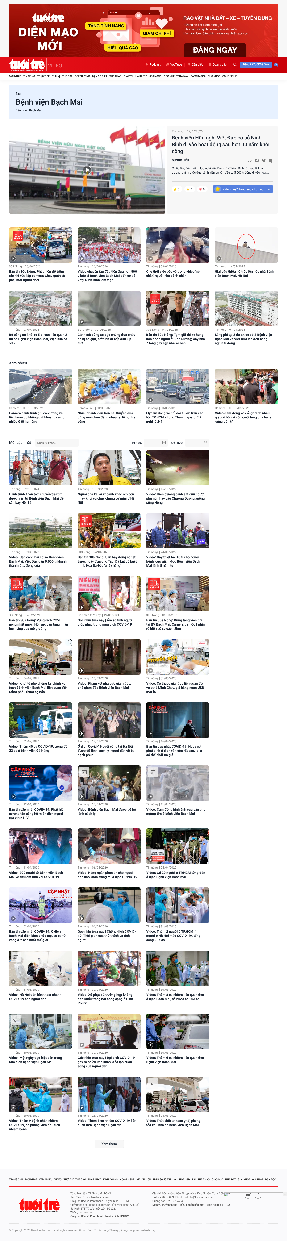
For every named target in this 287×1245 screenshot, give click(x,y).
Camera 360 (198, 76)
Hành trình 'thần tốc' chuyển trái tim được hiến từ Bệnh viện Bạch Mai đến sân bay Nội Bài (37, 498)
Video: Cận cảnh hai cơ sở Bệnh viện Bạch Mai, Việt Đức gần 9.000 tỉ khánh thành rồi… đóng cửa (38, 561)
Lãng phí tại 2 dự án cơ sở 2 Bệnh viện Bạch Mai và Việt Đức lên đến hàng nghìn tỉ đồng (243, 339)
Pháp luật (94, 1179)
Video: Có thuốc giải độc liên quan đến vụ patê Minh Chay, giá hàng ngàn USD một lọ (175, 687)
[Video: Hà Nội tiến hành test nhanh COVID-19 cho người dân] (40, 968)
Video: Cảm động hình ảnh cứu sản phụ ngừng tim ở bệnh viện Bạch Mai (175, 811)
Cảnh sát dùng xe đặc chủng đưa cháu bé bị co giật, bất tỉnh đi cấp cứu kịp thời (106, 339)
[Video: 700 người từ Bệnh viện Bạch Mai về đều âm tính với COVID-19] (40, 846)
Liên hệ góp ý (215, 1205)
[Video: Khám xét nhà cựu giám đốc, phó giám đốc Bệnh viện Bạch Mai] (109, 656)
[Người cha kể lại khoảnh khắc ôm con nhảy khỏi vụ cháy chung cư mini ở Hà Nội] (109, 467)
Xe (138, 1179)
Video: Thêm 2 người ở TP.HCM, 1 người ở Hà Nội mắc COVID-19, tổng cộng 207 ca (173, 935)
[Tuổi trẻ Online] (40, 1205)
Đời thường (82, 76)
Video (58, 1179)
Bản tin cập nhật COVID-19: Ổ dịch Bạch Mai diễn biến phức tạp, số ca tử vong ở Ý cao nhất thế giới (37, 935)
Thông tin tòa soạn (81, 1212)
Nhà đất (230, 1179)
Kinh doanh (110, 1179)
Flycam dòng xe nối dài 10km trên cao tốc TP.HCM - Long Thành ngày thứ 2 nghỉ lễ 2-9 (174, 417)
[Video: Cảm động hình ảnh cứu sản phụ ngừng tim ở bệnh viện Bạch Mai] (177, 783)
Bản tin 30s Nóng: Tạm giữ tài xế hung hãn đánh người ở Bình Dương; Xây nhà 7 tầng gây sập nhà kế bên (175, 339)
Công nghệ (229, 76)
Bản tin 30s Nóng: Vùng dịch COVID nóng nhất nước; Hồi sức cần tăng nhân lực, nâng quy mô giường (38, 624)
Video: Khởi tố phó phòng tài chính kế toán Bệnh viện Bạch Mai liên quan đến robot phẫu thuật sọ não (38, 687)
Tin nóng (29, 76)
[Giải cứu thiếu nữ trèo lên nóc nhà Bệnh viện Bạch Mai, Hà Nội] (246, 245)
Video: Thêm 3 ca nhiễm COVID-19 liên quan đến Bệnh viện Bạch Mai (107, 1123)
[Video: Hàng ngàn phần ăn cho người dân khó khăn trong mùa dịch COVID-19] (109, 846)
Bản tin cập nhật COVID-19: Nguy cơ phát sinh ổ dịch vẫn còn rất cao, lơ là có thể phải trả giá (174, 750)
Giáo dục (217, 1179)
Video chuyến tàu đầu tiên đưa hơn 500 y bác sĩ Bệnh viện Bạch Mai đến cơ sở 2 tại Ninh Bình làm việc (107, 276)
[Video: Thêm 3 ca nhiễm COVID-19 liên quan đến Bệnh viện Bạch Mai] (109, 1094)
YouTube (176, 64)
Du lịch (146, 1179)
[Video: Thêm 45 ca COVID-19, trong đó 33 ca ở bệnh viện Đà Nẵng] (40, 720)
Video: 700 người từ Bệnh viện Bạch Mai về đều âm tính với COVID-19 (36, 875)
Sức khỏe (214, 76)
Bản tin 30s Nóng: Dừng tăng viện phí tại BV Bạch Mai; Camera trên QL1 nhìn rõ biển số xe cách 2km (175, 624)
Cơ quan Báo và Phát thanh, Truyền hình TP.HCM (99, 1216)
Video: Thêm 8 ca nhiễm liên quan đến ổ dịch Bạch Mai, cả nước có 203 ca (175, 997)
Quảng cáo (220, 64)
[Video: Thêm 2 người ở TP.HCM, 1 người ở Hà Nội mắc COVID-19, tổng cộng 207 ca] (177, 905)
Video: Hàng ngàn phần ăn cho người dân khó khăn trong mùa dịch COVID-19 (107, 875)
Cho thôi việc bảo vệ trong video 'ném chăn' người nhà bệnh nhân (174, 274)
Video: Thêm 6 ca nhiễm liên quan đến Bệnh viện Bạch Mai (175, 1060)
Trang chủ (16, 1179)
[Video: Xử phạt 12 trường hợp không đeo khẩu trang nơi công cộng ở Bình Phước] (109, 968)
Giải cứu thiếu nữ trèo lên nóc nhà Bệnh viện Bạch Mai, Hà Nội (244, 274)
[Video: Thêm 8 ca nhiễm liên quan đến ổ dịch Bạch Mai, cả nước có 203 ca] (177, 968)
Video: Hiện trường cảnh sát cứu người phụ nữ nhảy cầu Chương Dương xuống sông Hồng (175, 498)
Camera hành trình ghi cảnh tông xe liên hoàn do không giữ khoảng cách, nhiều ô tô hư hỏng (36, 417)
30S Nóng (155, 76)
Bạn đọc (270, 1179)
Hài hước (141, 76)
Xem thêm (109, 1144)
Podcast (155, 64)
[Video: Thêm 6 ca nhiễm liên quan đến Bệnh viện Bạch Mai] (177, 1031)
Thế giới (67, 76)
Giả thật (257, 1179)
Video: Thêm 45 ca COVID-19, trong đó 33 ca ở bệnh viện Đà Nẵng (38, 748)
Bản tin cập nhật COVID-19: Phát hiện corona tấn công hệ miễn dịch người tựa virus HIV (37, 813)
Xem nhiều (18, 363)
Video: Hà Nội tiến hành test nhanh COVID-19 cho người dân (35, 997)
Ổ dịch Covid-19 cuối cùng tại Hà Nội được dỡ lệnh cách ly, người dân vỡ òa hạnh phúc (106, 750)
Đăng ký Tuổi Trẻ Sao (256, 64)
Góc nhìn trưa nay (176, 76)
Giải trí (128, 76)
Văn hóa (179, 1179)
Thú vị (56, 76)
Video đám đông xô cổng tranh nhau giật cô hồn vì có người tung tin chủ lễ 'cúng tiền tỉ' (243, 417)
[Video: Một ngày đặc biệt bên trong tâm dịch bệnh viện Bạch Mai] (40, 1031)
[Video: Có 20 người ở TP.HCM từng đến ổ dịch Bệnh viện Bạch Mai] (177, 846)
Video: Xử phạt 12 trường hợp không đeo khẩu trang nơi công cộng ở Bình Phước (105, 999)
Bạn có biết (99, 76)
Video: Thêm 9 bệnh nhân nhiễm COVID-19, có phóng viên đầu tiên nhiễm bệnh (34, 1125)
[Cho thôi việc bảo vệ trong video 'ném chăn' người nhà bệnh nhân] (177, 245)
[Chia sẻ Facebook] (256, 160)
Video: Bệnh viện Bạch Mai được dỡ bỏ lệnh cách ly (107, 811)
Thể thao (115, 76)
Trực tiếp (43, 76)
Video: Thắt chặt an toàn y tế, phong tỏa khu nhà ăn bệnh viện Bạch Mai (173, 1123)
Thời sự (68, 1179)
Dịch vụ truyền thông (164, 1205)
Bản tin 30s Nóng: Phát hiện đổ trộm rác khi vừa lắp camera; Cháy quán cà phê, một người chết (37, 276)
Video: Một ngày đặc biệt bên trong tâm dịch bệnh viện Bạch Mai (35, 1060)
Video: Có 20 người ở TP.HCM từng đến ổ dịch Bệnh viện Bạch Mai (175, 875)
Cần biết (197, 64)
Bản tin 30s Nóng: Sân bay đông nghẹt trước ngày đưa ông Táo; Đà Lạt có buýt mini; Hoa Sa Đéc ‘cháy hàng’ (107, 561)
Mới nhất (15, 76)
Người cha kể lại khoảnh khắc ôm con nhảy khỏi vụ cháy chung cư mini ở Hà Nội (106, 498)
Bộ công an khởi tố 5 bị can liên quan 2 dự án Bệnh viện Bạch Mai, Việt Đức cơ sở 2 (38, 339)
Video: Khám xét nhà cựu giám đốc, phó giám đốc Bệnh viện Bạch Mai (104, 685)
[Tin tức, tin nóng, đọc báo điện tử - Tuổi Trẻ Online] (28, 64)
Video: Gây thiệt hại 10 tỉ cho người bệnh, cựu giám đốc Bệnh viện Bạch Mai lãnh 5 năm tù (173, 561)
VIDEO (55, 66)
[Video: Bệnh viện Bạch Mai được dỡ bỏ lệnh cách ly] (109, 783)
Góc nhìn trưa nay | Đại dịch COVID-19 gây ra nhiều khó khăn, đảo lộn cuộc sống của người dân (106, 1062)
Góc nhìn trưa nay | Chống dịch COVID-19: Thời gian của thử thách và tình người (107, 935)
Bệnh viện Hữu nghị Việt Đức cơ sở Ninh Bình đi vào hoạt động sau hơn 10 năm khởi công (220, 144)
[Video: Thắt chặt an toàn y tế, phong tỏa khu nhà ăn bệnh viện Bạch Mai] (177, 1094)
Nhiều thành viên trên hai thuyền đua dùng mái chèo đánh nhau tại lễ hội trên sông (107, 417)
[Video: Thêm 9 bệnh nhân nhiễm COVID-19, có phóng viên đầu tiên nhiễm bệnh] (40, 1094)
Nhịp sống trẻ (162, 1179)
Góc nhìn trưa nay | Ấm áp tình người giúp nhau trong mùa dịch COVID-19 (105, 622)
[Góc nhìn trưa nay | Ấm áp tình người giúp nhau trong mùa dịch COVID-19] (109, 593)
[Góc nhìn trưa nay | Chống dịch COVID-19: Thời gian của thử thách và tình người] (109, 905)
